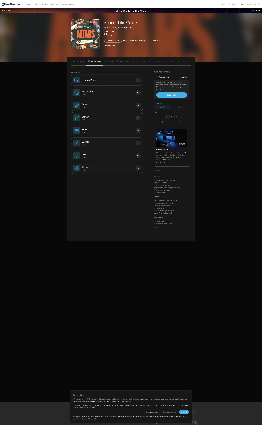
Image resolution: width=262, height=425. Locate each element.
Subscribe (171, 95)
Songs (37, 4)
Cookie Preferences (79, 407)
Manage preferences (151, 412)
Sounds (44, 4)
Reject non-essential (169, 412)
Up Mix (162, 107)
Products (29, 4)
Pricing (52, 4)
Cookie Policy (80, 419)
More (71, 4)
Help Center (251, 4)
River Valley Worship (115, 27)
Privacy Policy (92, 419)
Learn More (160, 90)
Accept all (184, 412)
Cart (241, 4)
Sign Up (224, 4)
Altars (132, 27)
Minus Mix (180, 107)
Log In (233, 4)
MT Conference (61, 4)
